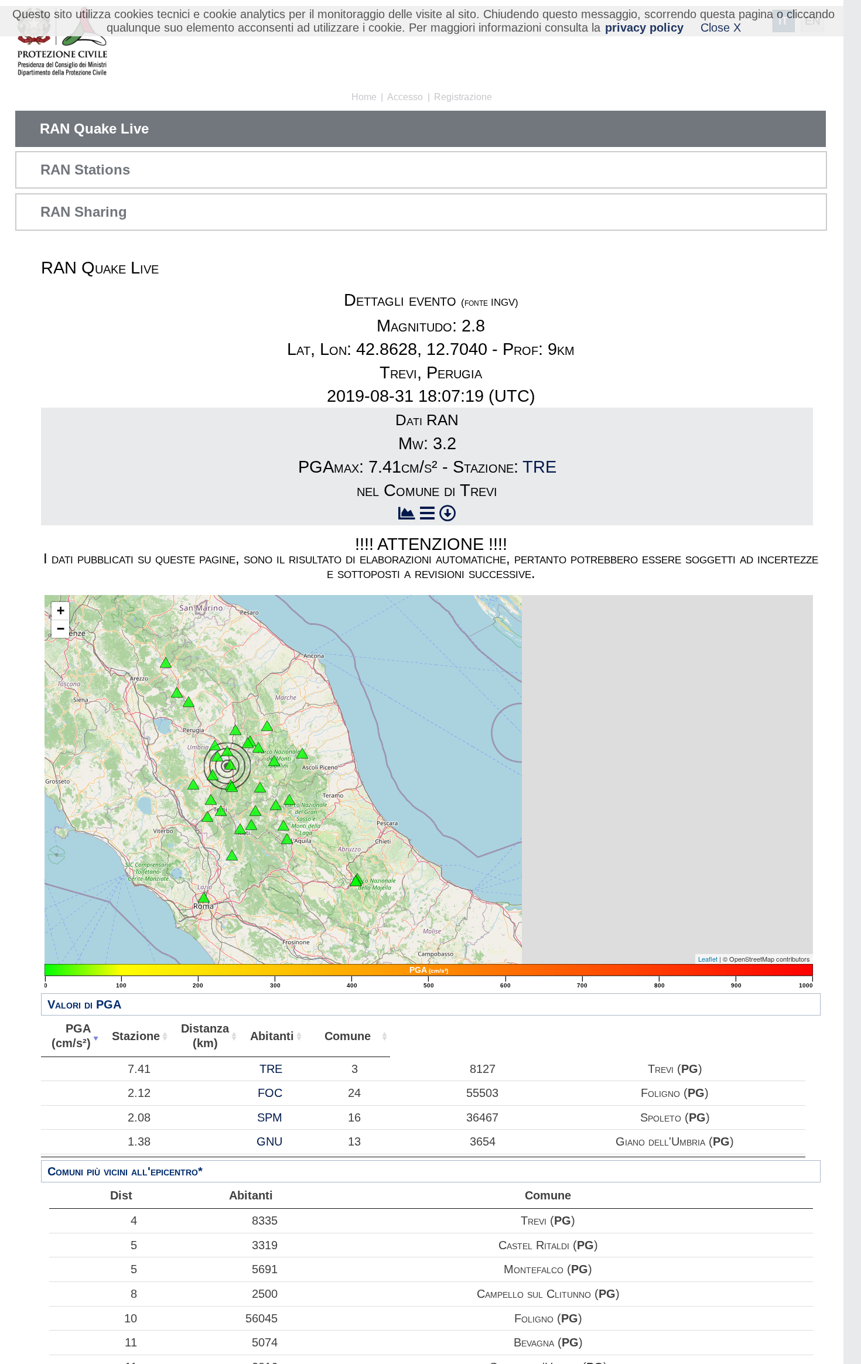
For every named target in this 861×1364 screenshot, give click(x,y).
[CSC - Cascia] (260, 787)
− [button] (60, 628)
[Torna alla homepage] (62, 42)
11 (131, 1342)
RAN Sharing (83, 212)
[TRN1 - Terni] (221, 810)
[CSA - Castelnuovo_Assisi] (215, 745)
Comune (347, 1036)
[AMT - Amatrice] (289, 799)
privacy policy (644, 27)
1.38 (139, 1141)
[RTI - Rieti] (240, 829)
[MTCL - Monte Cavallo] (258, 747)
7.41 (139, 1068)
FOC (270, 1092)
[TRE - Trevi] (230, 764)
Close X (721, 27)
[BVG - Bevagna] (217, 756)
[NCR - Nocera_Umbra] (235, 730)
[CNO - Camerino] (267, 725)
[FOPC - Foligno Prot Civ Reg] (227, 751)
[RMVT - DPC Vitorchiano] (204, 897)
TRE (539, 466)
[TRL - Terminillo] (251, 824)
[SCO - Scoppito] (287, 839)
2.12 (139, 1092)
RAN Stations (85, 169)
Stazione (136, 1036)
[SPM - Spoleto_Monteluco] (232, 786)
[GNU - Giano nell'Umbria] (212, 775)
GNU (269, 1141)
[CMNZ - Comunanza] (302, 753)
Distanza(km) (205, 1036)
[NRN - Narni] (207, 816)
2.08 (139, 1117)
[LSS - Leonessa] (255, 810)
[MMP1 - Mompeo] (232, 855)
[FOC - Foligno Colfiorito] (248, 742)
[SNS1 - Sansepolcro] (166, 662)
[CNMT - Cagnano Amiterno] (283, 825)
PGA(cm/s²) (71, 1036)
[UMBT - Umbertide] (188, 701)
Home (364, 97)
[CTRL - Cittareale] (276, 805)
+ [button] (60, 610)
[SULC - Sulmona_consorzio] (355, 881)
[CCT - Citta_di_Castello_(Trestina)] (177, 692)
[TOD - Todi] (193, 784)
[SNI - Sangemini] (211, 799)
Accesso (405, 97)
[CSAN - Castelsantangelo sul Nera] (274, 761)
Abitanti (272, 1036)
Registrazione (463, 97)
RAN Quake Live (94, 128)
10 (130, 1318)
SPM (269, 1117)
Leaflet (708, 958)
